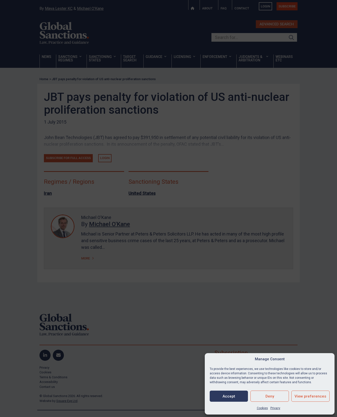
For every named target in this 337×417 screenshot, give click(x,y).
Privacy (275, 408)
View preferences (310, 396)
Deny (269, 396)
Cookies (262, 408)
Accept (229, 396)
